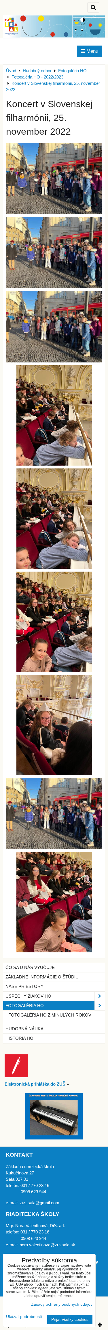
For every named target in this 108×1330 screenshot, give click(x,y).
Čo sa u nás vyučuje (30, 967)
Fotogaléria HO (24, 1005)
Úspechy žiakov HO (28, 996)
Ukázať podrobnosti (24, 1317)
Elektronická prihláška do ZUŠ (35, 1084)
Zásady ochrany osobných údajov (61, 1304)
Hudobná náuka (24, 1029)
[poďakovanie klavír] (54, 1138)
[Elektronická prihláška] (16, 1076)
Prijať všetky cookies (69, 1319)
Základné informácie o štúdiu (42, 977)
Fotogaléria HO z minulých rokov (49, 1015)
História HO (19, 1038)
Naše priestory (24, 986)
